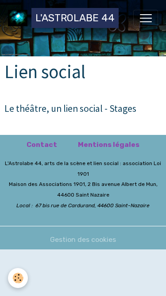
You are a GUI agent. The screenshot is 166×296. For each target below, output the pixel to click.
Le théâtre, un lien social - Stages (70, 108)
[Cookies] (18, 278)
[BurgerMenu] (145, 18)
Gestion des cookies (83, 239)
